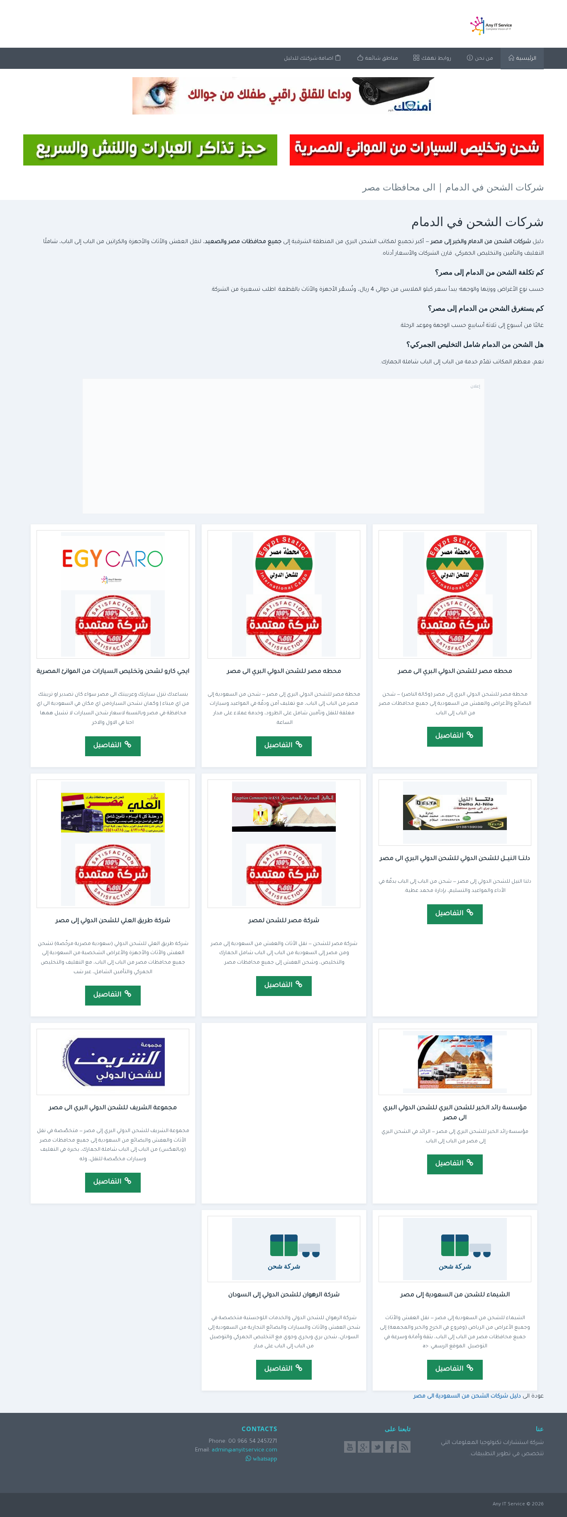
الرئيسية (525, 59)
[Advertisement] (283, 451)
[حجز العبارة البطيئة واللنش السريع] (150, 150)
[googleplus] (363, 1447)
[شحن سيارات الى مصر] (417, 150)
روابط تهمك (435, 59)
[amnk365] (283, 95)
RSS (405, 1447)
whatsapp (265, 1458)
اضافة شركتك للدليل (309, 59)
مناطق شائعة (381, 59)
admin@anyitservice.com (244, 1450)
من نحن (483, 59)
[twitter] (377, 1447)
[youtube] (350, 1447)
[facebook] (391, 1447)
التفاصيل (450, 736)
